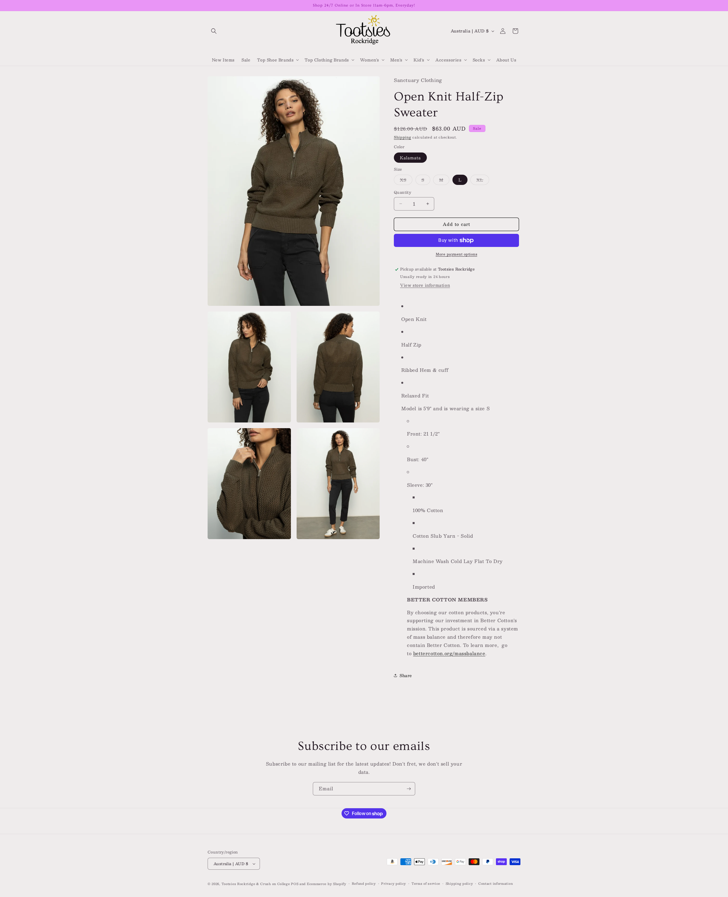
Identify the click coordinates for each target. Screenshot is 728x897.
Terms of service (425, 883)
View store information (425, 285)
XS (406, 180)
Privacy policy (393, 883)
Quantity (402, 192)
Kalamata (410, 157)
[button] (214, 31)
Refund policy (364, 883)
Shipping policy (459, 883)
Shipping (402, 137)
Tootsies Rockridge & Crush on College (256, 883)
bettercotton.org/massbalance (449, 653)
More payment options (456, 254)
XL (482, 180)
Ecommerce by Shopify (326, 883)
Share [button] (406, 675)
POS (294, 883)
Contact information (495, 883)
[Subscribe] (408, 788)
